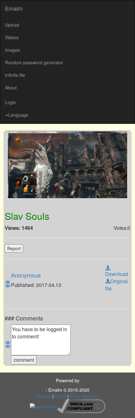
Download (116, 274)
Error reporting (84, 396)
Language (18, 115)
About (11, 87)
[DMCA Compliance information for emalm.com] (81, 405)
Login (10, 102)
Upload (12, 25)
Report (14, 248)
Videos (12, 37)
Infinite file (15, 75)
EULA (60, 396)
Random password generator (34, 62)
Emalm (14, 8)
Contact (43, 396)
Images (12, 50)
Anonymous (26, 275)
